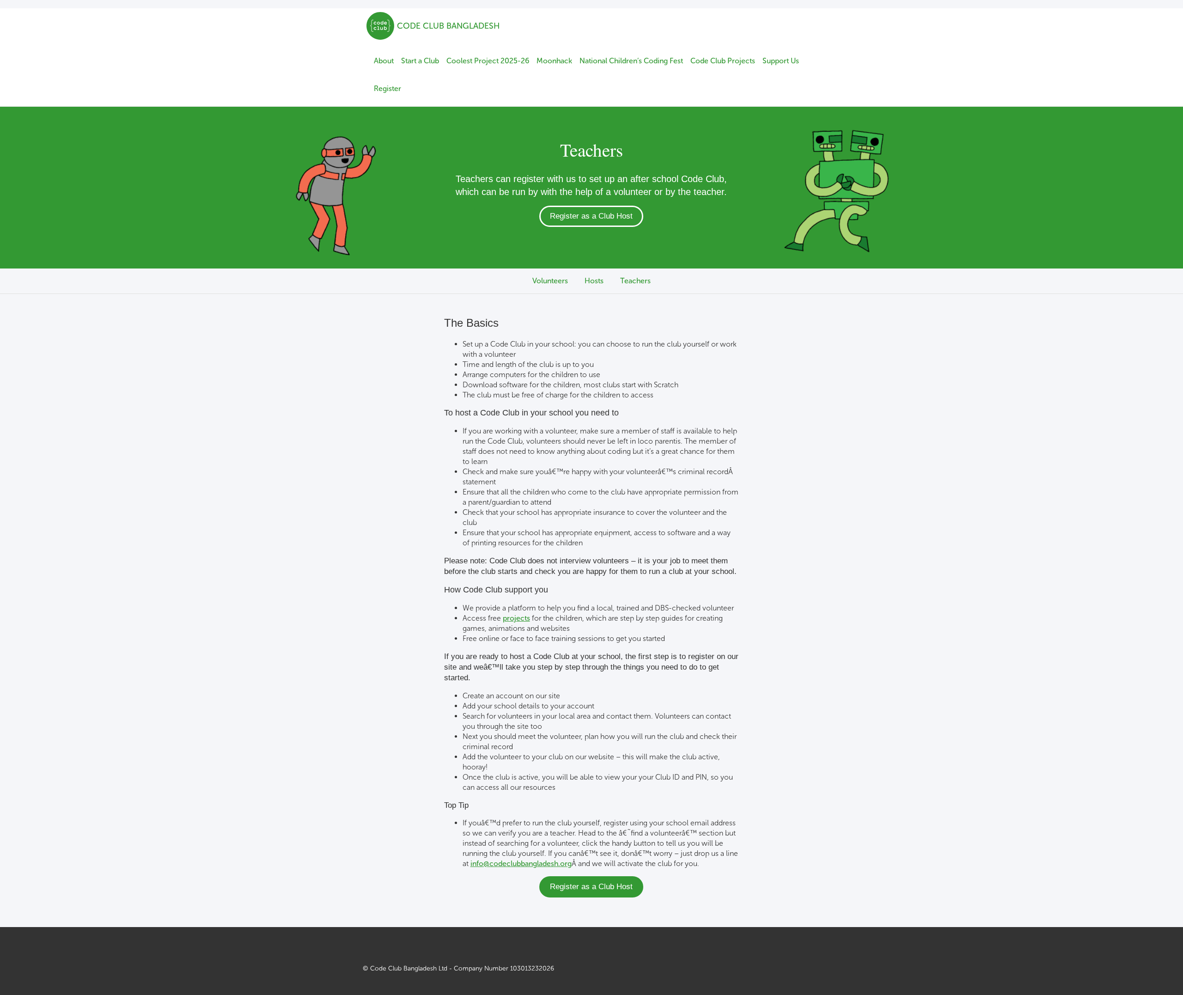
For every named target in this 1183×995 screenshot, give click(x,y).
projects (516, 618)
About (384, 60)
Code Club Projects (722, 60)
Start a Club (420, 60)
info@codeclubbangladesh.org (521, 863)
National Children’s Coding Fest (631, 60)
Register (387, 88)
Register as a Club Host (591, 216)
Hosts (594, 280)
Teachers (635, 280)
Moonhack (554, 60)
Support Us (780, 60)
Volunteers (550, 280)
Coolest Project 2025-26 (487, 60)
